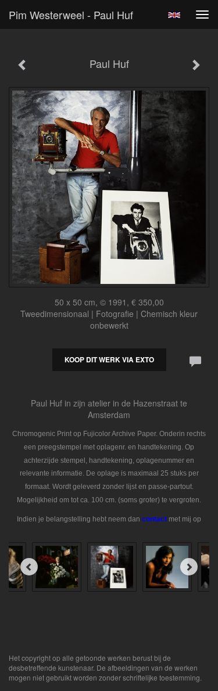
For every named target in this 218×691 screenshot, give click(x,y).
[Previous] (29, 566)
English (174, 15)
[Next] (189, 566)
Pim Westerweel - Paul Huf (71, 14)
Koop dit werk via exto (109, 359)
